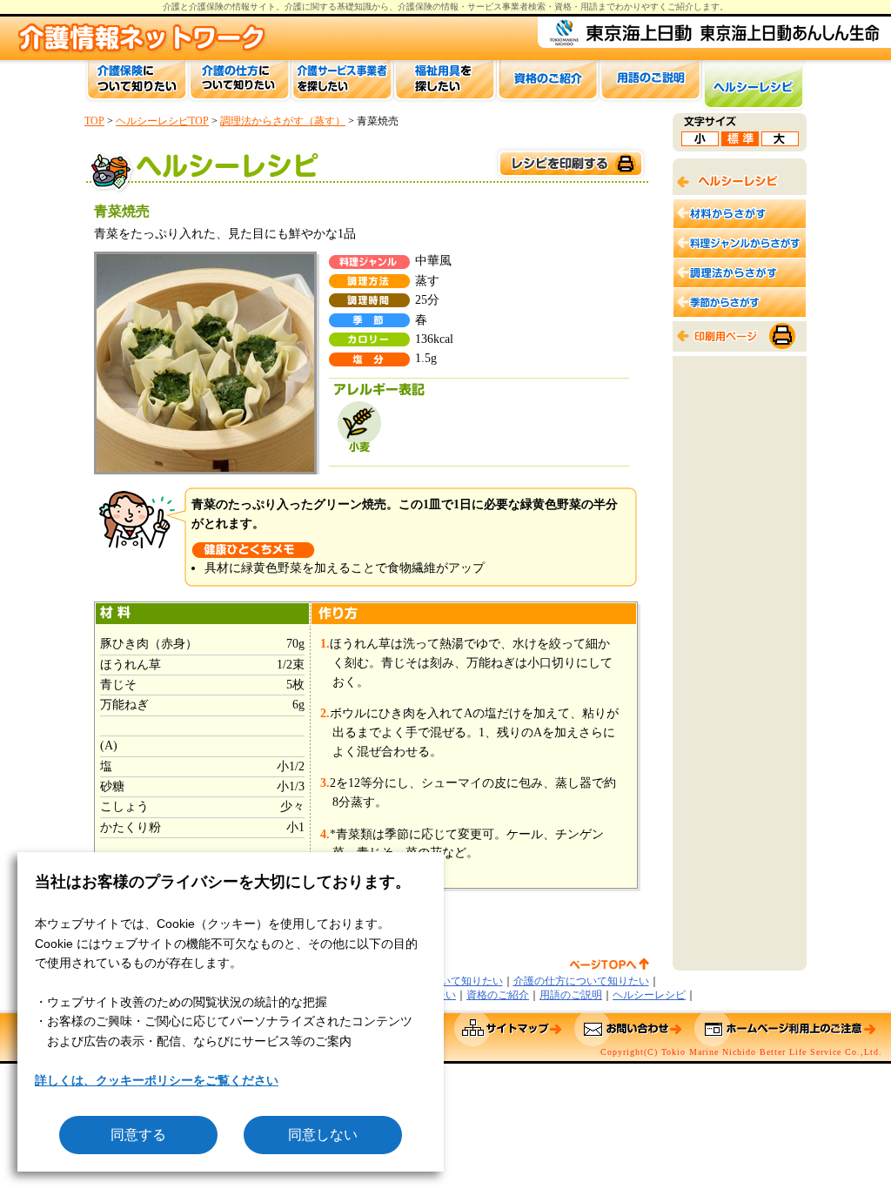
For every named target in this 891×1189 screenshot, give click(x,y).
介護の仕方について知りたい (581, 981)
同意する (138, 1134)
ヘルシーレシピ (649, 995)
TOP (94, 121)
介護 (293, 6)
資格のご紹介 (497, 995)
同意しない (323, 1134)
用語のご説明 (570, 995)
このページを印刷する (570, 164)
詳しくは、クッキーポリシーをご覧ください (156, 1080)
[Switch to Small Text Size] (700, 141)
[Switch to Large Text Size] (780, 141)
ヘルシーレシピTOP (162, 121)
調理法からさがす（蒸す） (282, 121)
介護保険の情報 (428, 6)
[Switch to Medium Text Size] (740, 141)
